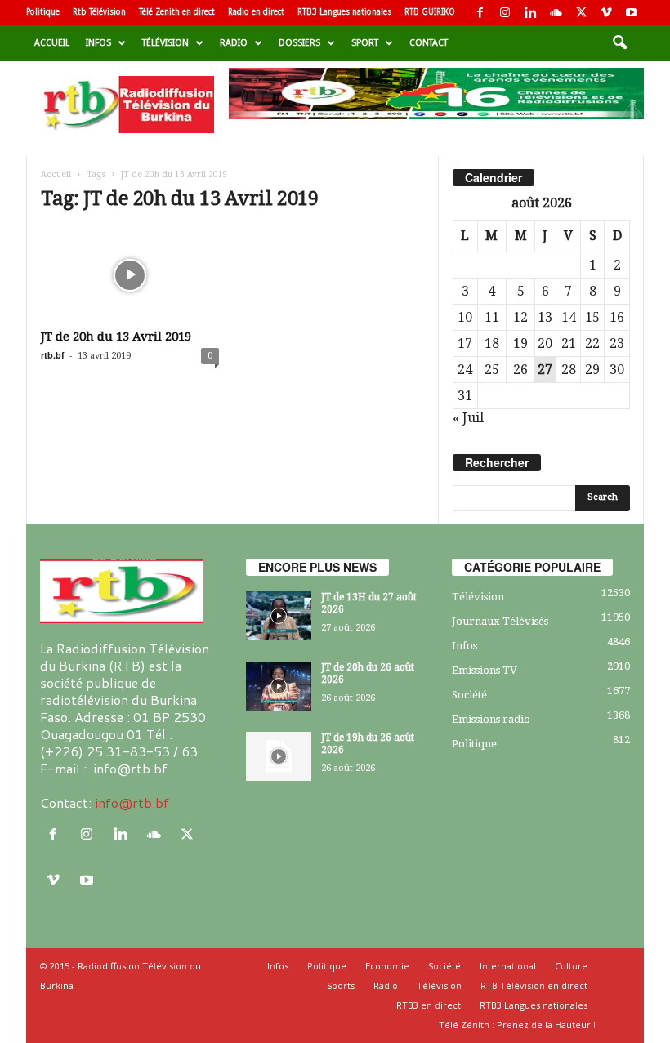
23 (617, 343)
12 (520, 317)
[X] (581, 12)
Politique (43, 11)
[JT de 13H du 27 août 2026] (278, 615)
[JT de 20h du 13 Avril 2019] (130, 275)
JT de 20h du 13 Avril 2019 (116, 336)
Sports (341, 985)
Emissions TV (484, 670)
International (508, 966)
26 (520, 369)
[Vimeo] (606, 12)
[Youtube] (631, 12)
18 (492, 343)
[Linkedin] (530, 12)
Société (469, 695)
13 (545, 317)
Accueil (51, 43)
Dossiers (299, 43)
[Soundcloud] (555, 12)
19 (520, 343)
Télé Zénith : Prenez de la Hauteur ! (517, 1024)
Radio (234, 43)
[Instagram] (505, 12)
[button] (619, 43)
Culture (571, 966)
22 (592, 343)
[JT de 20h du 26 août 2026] (278, 686)
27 (545, 369)
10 (465, 317)
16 (617, 317)
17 (465, 343)
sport (364, 43)
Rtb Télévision (99, 11)
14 (568, 317)
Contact (428, 43)
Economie (387, 966)
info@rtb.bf (132, 802)
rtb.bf (53, 355)
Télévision (165, 43)
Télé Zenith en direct (177, 11)
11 (492, 317)
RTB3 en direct (428, 1005)
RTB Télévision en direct (533, 985)
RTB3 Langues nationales (344, 11)
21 (568, 343)
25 (492, 369)
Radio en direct (256, 11)
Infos (98, 43)
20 (545, 343)
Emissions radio (491, 719)
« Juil (468, 418)
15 (592, 317)
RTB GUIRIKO (429, 11)
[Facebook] (479, 12)
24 (465, 369)
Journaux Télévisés (500, 621)
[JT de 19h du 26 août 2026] (278, 756)
